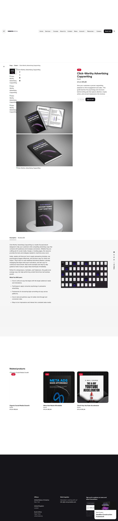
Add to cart (25, 400)
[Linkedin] (19, 80)
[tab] (13, 238)
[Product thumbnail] (25, 387)
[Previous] (37, 374)
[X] (19, 75)
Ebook (79, 79)
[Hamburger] (4, 31)
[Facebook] (19, 72)
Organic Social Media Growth (19, 405)
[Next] (37, 378)
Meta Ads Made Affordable (52, 405)
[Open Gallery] (68, 72)
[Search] (114, 31)
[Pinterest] (19, 77)
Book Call (108, 31)
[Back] (4, 66)
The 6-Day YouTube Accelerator (88, 405)
